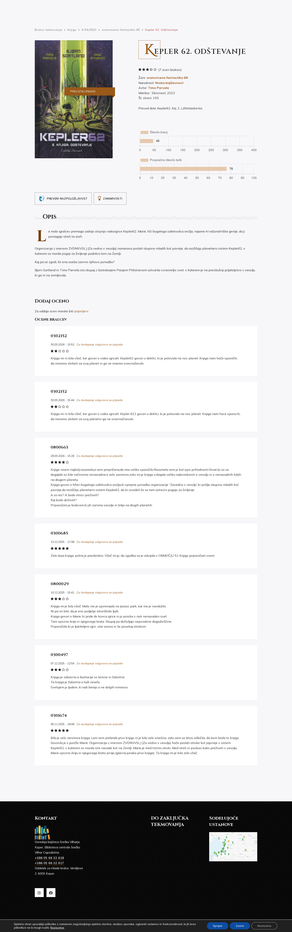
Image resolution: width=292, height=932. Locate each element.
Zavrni (240, 926)
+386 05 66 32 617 (49, 863)
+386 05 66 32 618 (49, 858)
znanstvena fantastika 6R (167, 78)
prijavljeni (81, 311)
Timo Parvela (158, 88)
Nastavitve (57, 927)
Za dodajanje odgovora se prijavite (99, 344)
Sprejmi (217, 926)
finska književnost (169, 83)
